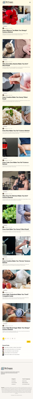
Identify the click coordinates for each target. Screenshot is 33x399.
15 (12, 338)
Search (29, 341)
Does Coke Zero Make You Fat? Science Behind (12, 354)
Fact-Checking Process (25, 384)
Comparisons (14, 384)
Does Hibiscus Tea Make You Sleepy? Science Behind (13, 347)
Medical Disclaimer (25, 382)
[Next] (15, 338)
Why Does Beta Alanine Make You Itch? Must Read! (13, 349)
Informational (5, 26)
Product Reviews (14, 382)
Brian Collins (6, 28)
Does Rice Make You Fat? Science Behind (11, 352)
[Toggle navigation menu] (30, 2)
